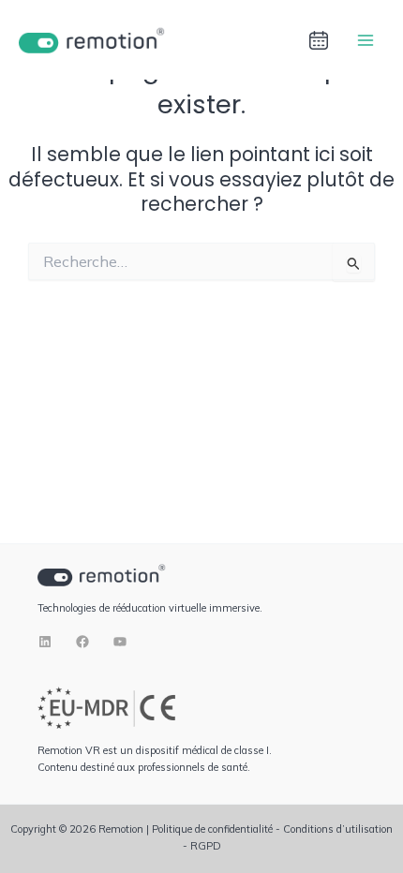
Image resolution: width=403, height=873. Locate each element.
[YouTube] (119, 641)
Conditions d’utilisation (338, 829)
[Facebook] (82, 641)
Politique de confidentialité (212, 829)
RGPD (205, 845)
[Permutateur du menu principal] (366, 40)
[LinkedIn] (44, 641)
